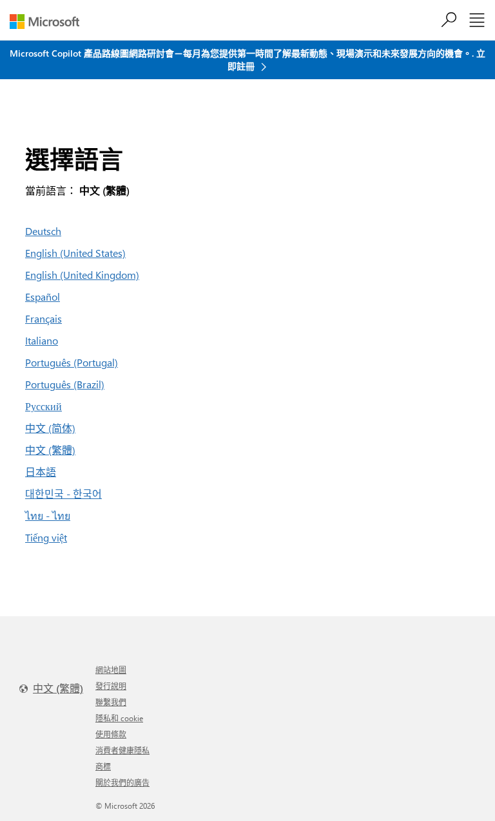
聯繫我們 (110, 702)
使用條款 (110, 734)
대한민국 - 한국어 (63, 493)
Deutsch (43, 231)
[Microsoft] (49, 21)
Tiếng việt (46, 537)
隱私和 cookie (119, 718)
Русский (43, 406)
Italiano (41, 340)
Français (43, 318)
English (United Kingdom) (82, 274)
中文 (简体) (50, 428)
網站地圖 (110, 670)
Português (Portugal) (71, 362)
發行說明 (110, 686)
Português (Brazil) (64, 384)
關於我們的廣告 (122, 782)
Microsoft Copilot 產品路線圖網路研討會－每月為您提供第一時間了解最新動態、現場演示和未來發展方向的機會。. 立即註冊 (247, 59)
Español (42, 296)
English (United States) (75, 253)
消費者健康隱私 (122, 750)
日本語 (40, 471)
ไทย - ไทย (47, 515)
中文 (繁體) (50, 450)
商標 (103, 766)
